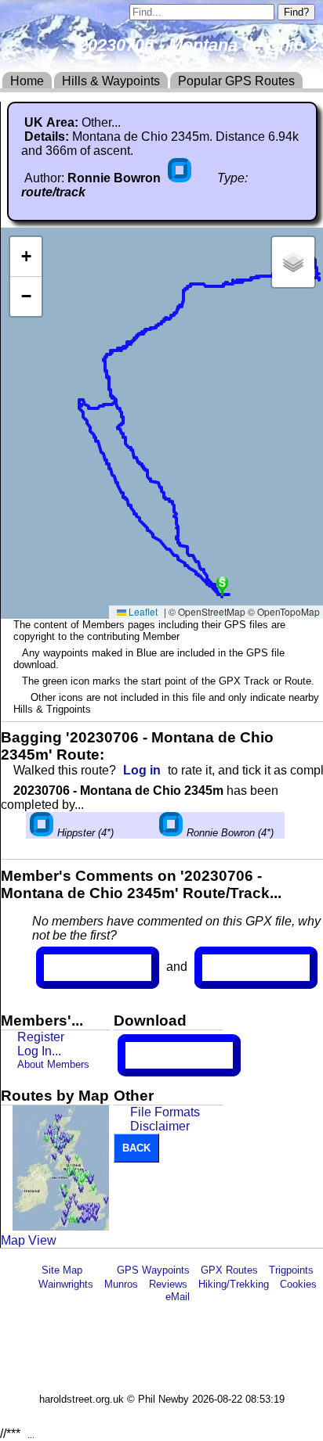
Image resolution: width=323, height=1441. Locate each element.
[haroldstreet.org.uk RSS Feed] (99, 1270)
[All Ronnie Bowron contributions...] (181, 178)
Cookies (298, 1284)
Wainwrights (65, 1284)
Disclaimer (160, 1126)
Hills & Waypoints (111, 81)
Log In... (234, 967)
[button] (222, 584)
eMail (177, 1297)
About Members (53, 1064)
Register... (82, 967)
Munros (121, 1284)
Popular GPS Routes (236, 81)
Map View (28, 1240)
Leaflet (142, 611)
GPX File (154, 1055)
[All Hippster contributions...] (41, 832)
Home (27, 81)
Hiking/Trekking (233, 1284)
